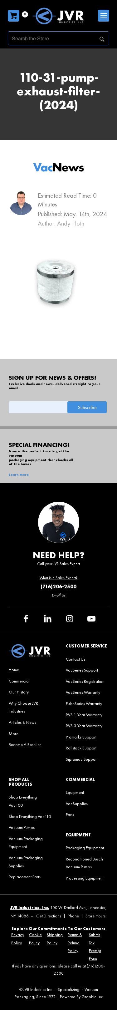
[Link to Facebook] (26, 618)
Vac (58, 167)
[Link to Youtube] (91, 618)
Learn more (19, 475)
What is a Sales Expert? (59, 578)
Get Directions (48, 916)
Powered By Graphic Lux (81, 996)
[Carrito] (13, 16)
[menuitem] (30, 669)
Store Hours (95, 916)
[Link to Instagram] (69, 618)
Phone (73, 916)
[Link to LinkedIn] (47, 618)
